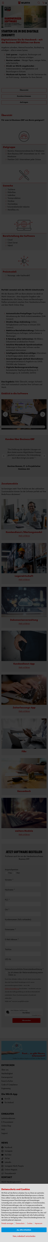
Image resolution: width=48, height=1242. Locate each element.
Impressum (38, 1223)
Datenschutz (20, 1223)
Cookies (30, 1223)
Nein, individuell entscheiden (24, 1236)
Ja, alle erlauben (24, 1230)
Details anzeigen (7, 1223)
